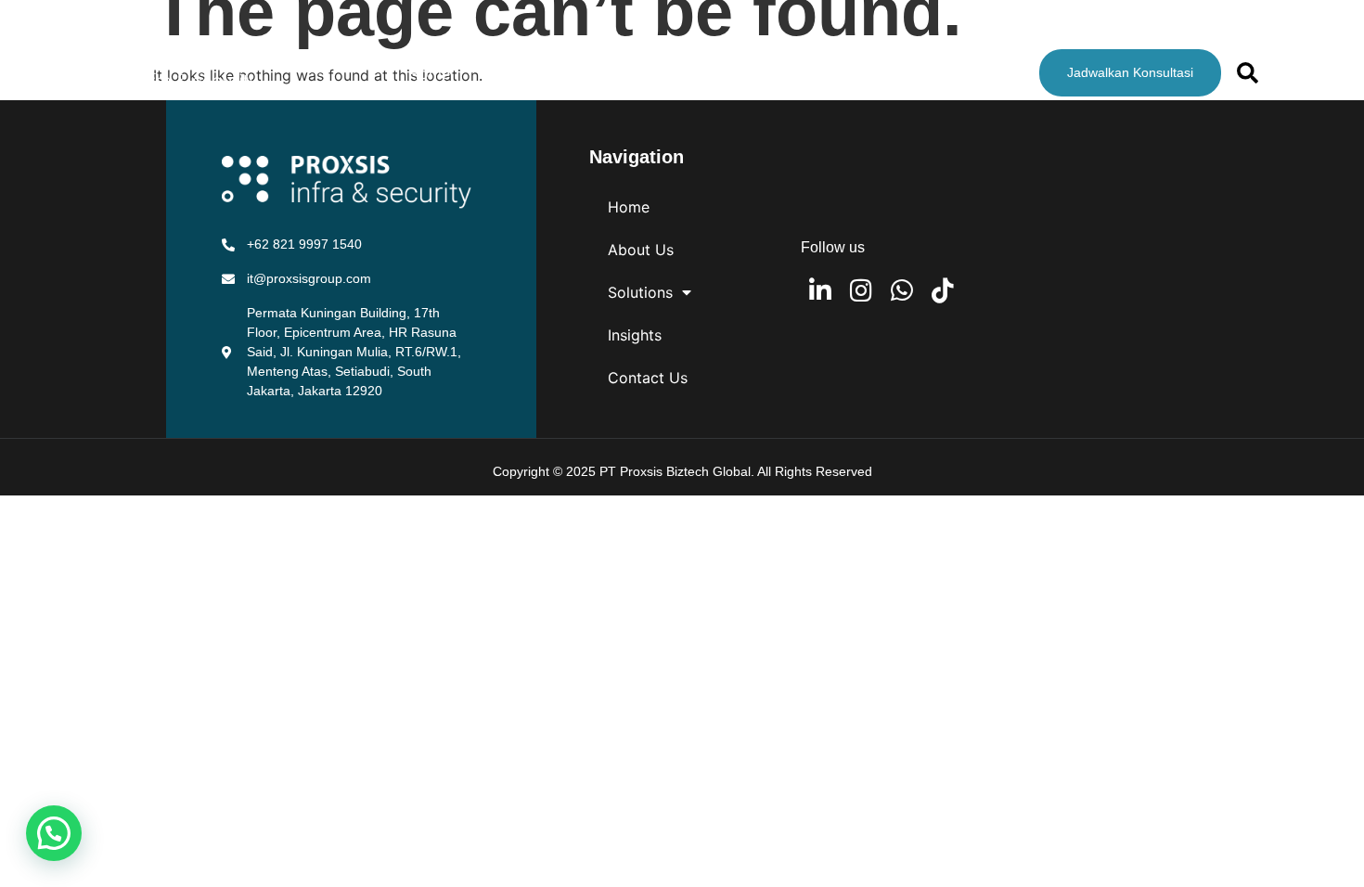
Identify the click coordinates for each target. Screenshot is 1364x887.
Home (429, 73)
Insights (738, 73)
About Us (520, 73)
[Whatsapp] (901, 289)
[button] (54, 833)
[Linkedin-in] (819, 289)
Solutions (622, 73)
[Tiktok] (942, 289)
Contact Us (841, 73)
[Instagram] (860, 289)
